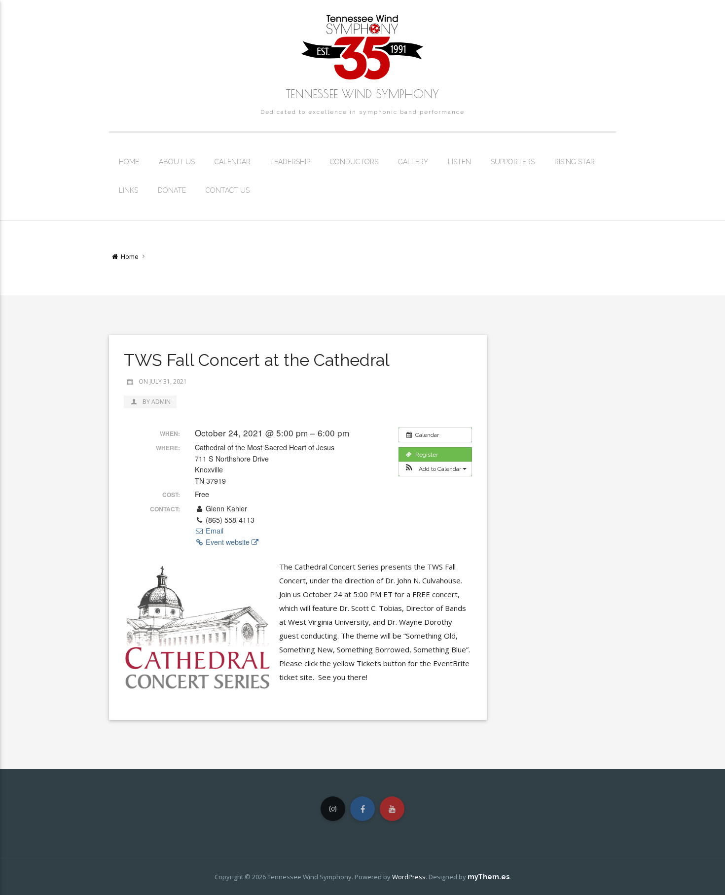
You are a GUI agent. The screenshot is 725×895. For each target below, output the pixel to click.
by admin (156, 401)
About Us (177, 162)
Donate (172, 190)
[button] (435, 469)
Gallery (413, 162)
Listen (459, 162)
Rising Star (574, 162)
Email (213, 531)
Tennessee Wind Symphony (362, 94)
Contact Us (228, 190)
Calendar (233, 162)
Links (128, 190)
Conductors (354, 162)
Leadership (290, 162)
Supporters (513, 162)
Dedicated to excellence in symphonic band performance (362, 111)
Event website (228, 542)
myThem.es (488, 877)
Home (129, 162)
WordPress (409, 876)
